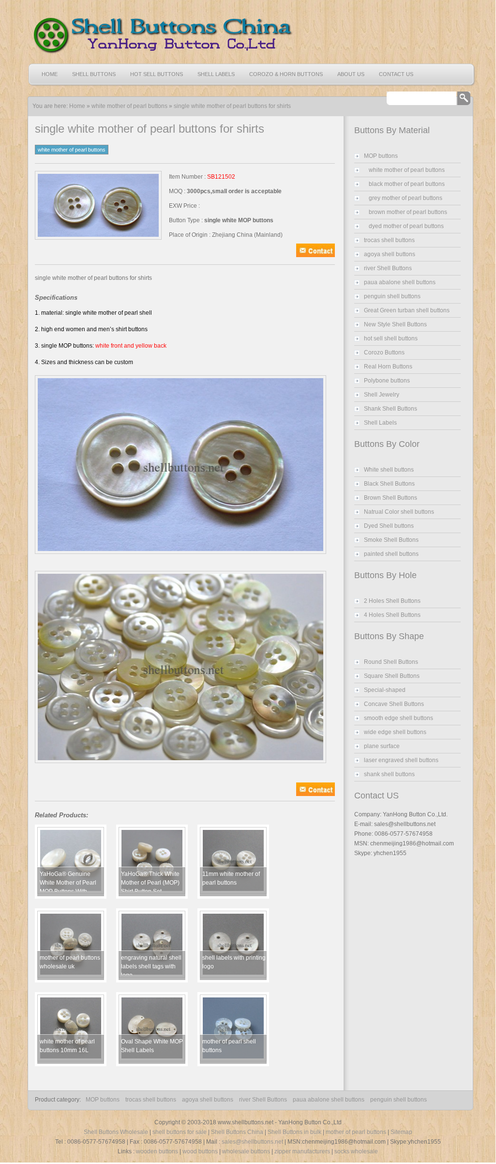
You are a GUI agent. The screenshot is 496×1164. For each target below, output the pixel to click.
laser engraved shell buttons (401, 760)
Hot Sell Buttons (156, 74)
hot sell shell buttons (391, 338)
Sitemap (401, 1132)
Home (50, 74)
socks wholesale (356, 1151)
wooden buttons (157, 1151)
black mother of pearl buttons (407, 184)
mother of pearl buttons (356, 1132)
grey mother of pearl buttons (405, 198)
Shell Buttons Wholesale (116, 1132)
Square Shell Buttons (392, 676)
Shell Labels (216, 74)
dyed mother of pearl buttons (406, 226)
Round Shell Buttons (391, 662)
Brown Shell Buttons (390, 497)
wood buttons (200, 1151)
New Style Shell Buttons (395, 324)
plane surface (382, 746)
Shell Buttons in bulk (294, 1132)
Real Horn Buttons (388, 366)
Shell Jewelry (381, 394)
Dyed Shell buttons (389, 525)
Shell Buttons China (237, 1132)
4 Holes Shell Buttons (392, 615)
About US (350, 74)
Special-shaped (385, 690)
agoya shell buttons (389, 254)
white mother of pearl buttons (129, 106)
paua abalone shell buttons (400, 282)
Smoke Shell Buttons (391, 539)
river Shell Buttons (388, 268)
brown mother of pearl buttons (408, 212)
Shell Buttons (94, 74)
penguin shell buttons (392, 296)
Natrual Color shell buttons (399, 511)
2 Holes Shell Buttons (392, 600)
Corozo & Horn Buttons (286, 74)
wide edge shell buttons (395, 732)
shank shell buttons (389, 774)
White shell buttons (389, 469)
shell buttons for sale (179, 1132)
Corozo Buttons (384, 352)
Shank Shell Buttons (390, 408)
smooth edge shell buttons (398, 718)
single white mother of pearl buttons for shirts (232, 106)
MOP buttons (381, 156)
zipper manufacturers (302, 1151)
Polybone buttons (387, 380)
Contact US (396, 74)
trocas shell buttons (389, 240)
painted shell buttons (391, 554)
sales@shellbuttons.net (252, 1141)
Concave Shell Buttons (394, 704)
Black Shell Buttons (389, 483)
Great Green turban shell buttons (407, 310)
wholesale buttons (246, 1151)
